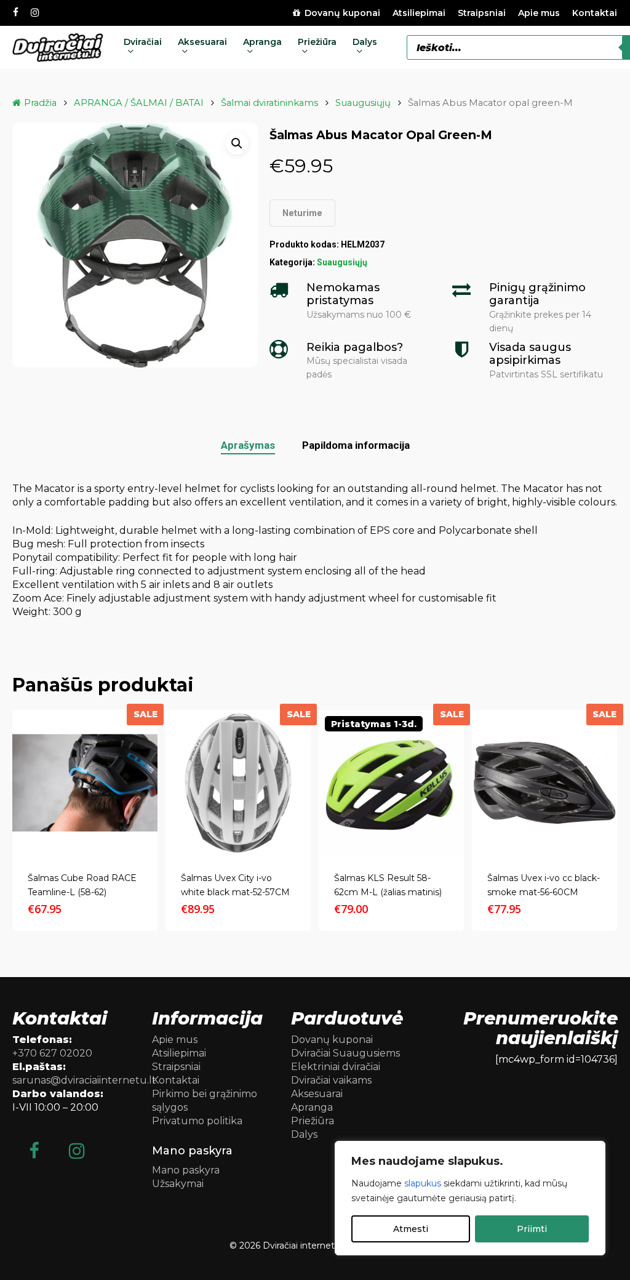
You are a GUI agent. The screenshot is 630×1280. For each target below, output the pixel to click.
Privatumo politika (197, 1121)
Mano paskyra (186, 1170)
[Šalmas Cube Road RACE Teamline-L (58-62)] (85, 782)
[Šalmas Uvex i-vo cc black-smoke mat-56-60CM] (544, 782)
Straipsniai (176, 1067)
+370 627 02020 (52, 1053)
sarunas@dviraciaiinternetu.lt (84, 1080)
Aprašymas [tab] (248, 445)
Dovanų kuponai (332, 1039)
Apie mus (174, 1039)
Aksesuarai (317, 1094)
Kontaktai (175, 1080)
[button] (237, 143)
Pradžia (40, 102)
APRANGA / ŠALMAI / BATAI (139, 102)
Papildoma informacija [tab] (356, 445)
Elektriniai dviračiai (335, 1067)
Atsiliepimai (179, 1053)
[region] (470, 1198)
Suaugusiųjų (363, 102)
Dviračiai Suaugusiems (345, 1053)
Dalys (304, 1134)
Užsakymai (178, 1183)
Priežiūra (312, 1121)
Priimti (532, 1228)
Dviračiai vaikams (331, 1080)
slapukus (422, 1183)
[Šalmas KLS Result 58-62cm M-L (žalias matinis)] (391, 782)
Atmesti (410, 1228)
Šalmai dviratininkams (269, 102)
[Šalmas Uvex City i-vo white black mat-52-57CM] (238, 782)
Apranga (312, 1107)
